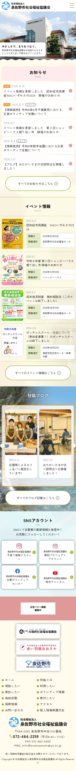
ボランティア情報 (52, 692)
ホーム (9, 680)
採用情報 (11, 704)
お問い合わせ (14, 710)
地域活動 (11, 698)
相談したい (12, 686)
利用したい (47, 686)
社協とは (46, 680)
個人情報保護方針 (52, 710)
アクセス (46, 704)
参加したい (12, 692)
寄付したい (47, 698)
